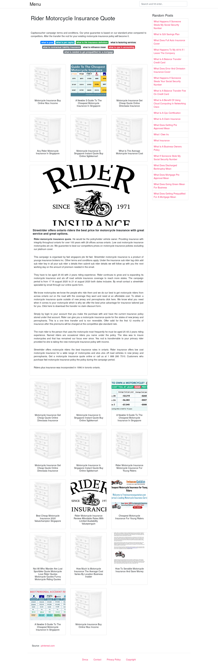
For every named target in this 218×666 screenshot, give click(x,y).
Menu (35, 4)
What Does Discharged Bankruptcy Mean (165, 167)
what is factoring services (123, 42)
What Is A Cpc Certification (167, 112)
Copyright (131, 659)
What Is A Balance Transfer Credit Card (167, 60)
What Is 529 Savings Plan (167, 34)
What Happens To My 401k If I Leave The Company (169, 51)
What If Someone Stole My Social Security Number (167, 157)
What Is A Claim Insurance (167, 118)
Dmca (85, 659)
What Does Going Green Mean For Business (169, 185)
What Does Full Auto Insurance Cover (169, 42)
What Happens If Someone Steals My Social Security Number (167, 25)
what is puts (47, 42)
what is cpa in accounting (121, 47)
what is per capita (65, 42)
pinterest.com (48, 645)
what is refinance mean (94, 47)
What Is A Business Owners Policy (168, 148)
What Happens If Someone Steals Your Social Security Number (167, 81)
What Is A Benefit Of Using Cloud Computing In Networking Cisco (170, 103)
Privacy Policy (114, 659)
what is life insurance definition (92, 42)
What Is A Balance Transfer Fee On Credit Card (170, 92)
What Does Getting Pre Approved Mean (165, 126)
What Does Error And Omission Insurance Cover (169, 70)
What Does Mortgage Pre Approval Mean (166, 176)
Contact (97, 659)
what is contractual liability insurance (61, 47)
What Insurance (162, 140)
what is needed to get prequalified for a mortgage (88, 51)
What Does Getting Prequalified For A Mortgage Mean (169, 195)
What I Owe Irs (161, 134)
